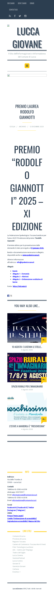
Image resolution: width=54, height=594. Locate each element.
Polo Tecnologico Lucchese (23, 547)
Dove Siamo (22, 3)
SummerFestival (19, 558)
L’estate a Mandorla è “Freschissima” (27, 426)
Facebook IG (12, 507)
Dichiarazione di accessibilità (25, 518)
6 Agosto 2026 (27, 349)
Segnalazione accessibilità (17, 521)
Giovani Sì (16, 563)
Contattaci (13, 9)
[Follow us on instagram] (24, 16)
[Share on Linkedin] (14, 296)
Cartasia (16, 569)
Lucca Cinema (18, 555)
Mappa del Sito (34, 521)
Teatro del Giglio (19, 552)
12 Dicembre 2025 (37, 126)
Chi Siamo (11, 3)
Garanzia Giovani (19, 566)
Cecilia (12, 126)
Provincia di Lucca (19, 538)
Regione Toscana (19, 541)
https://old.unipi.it (20, 286)
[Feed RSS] (9, 16)
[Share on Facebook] (8, 296)
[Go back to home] (27, 35)
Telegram (20, 510)
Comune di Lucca (19, 536)
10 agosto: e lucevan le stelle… (27, 347)
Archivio (22, 126)
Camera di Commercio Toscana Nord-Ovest (29, 544)
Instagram (12, 510)
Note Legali (18, 515)
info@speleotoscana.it (25, 262)
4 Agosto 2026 (27, 389)
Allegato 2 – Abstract (21, 276)
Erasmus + (17, 571)
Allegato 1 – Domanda (21, 273)
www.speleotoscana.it (31, 255)
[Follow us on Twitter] (20, 16)
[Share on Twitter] (11, 296)
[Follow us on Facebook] (15, 16)
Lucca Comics (18, 560)
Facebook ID (22, 507)
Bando (15, 271)
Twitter (31, 507)
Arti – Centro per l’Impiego (23, 549)
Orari (32, 3)
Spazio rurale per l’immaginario (27, 386)
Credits (10, 518)
